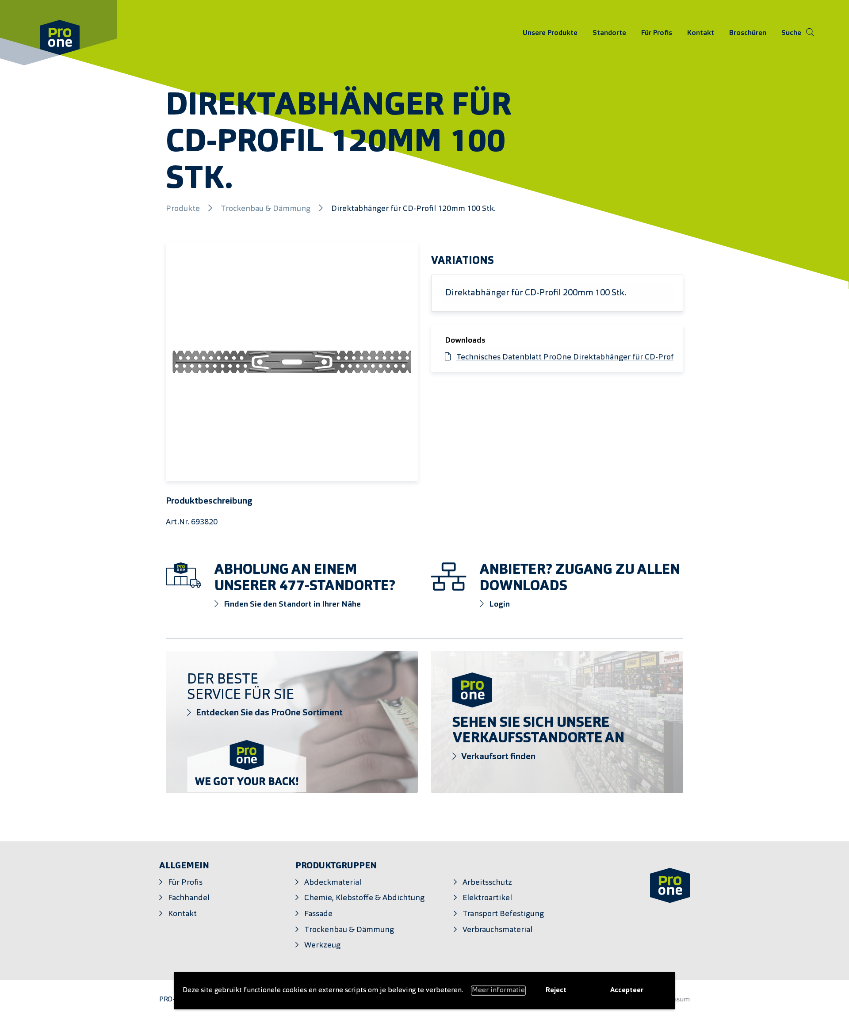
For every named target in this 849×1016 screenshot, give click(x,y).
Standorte (609, 32)
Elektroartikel (487, 898)
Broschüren (747, 32)
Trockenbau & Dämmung (266, 209)
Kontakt (700, 32)
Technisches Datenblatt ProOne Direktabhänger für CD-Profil (567, 357)
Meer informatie (498, 990)
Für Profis (656, 32)
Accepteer (626, 990)
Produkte (184, 209)
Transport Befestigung (503, 914)
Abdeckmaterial (332, 882)
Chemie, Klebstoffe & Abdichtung (364, 898)
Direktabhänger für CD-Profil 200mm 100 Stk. (536, 293)
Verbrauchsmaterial (497, 930)
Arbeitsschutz (487, 882)
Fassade (318, 914)
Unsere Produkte (550, 32)
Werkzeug (322, 945)
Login (498, 604)
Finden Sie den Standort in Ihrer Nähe (291, 604)
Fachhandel (189, 898)
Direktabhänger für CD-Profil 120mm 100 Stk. (413, 209)
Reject (556, 990)
